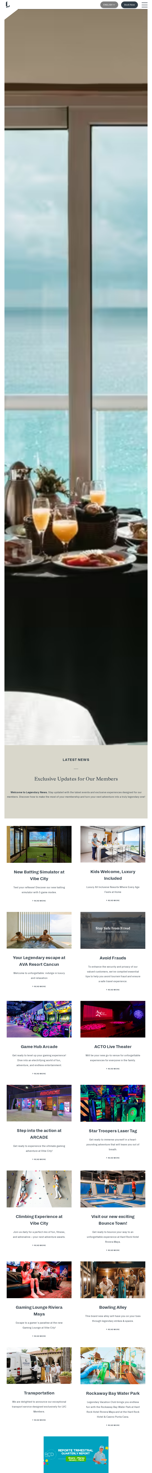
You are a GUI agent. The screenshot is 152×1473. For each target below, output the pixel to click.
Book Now (129, 4)
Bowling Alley (113, 1307)
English (108, 4)
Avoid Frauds (113, 958)
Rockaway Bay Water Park (113, 1393)
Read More (41, 901)
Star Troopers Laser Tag (113, 1131)
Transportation (39, 1393)
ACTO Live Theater (113, 1046)
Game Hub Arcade (39, 1046)
